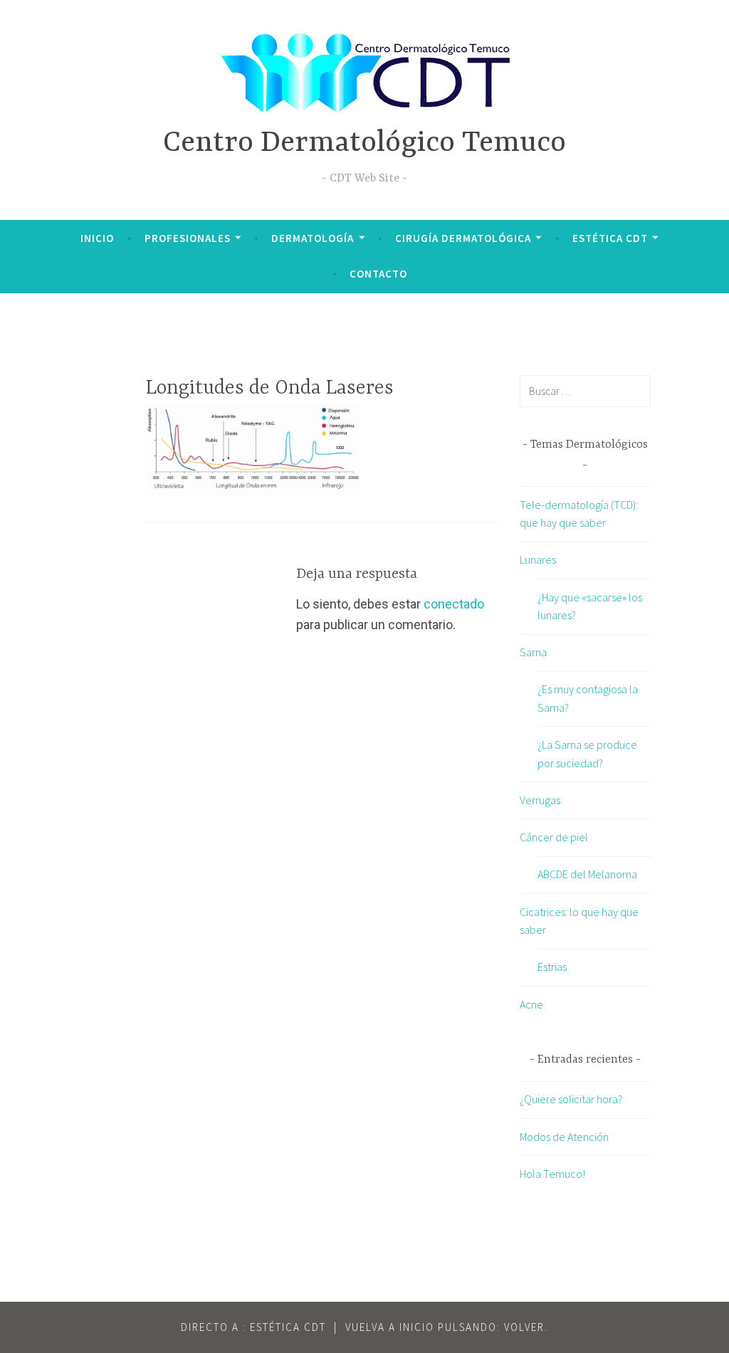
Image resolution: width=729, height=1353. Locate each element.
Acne (531, 1004)
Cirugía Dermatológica (463, 238)
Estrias (552, 966)
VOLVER (524, 1327)
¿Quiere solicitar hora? (571, 1099)
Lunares (538, 559)
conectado (454, 603)
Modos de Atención (564, 1137)
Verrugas (540, 800)
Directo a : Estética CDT (253, 1327)
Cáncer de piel (554, 837)
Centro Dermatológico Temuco (364, 143)
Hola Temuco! (552, 1174)
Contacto (378, 273)
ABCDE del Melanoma (587, 874)
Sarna (533, 652)
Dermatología (312, 238)
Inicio (97, 238)
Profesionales (188, 238)
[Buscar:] (585, 391)
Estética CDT (610, 238)
